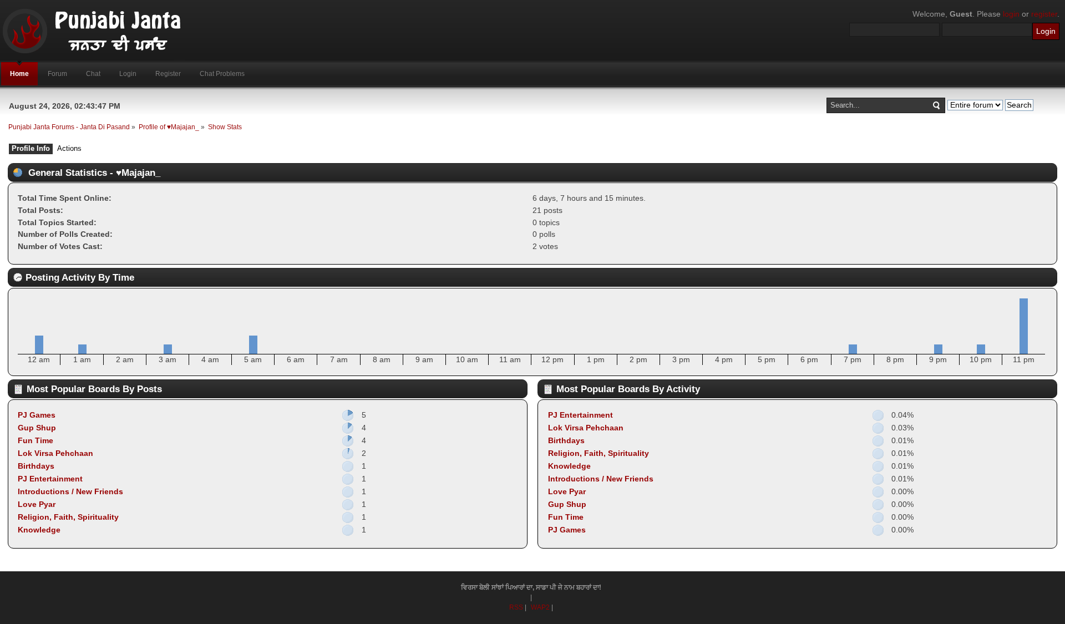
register (1044, 13)
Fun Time (35, 440)
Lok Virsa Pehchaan (55, 453)
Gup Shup (37, 427)
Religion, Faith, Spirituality (68, 517)
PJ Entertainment (50, 478)
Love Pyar (36, 504)
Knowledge (39, 529)
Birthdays (36, 465)
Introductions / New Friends (70, 491)
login (1011, 13)
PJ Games (36, 414)
